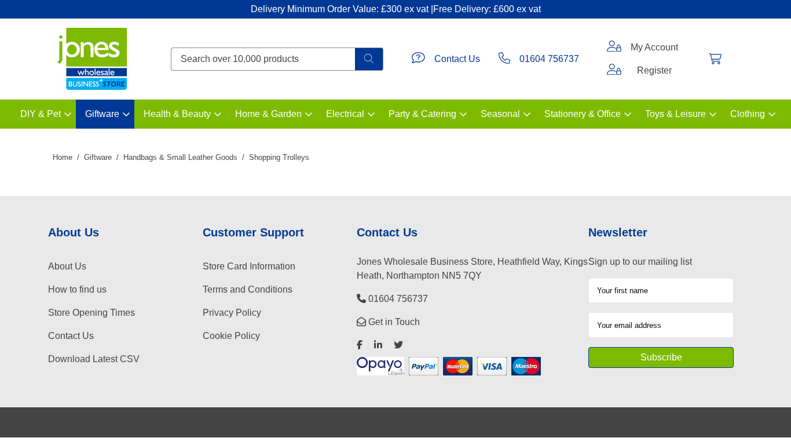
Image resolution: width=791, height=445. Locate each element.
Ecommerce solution (432, 422)
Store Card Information (249, 266)
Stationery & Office (582, 114)
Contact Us (457, 59)
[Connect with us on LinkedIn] (378, 345)
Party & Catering (422, 114)
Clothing (747, 114)
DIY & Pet (40, 114)
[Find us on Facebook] (359, 345)
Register (654, 70)
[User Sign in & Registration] (614, 71)
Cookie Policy (231, 336)
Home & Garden (268, 114)
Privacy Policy (232, 313)
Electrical (345, 114)
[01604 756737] (504, 59)
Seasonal (500, 114)
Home (62, 157)
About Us (67, 266)
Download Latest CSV (94, 359)
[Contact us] (418, 59)
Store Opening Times (91, 313)
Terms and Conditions (247, 289)
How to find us (77, 289)
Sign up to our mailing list (640, 262)
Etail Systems (496, 422)
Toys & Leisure (675, 114)
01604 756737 (549, 59)
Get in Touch (393, 322)
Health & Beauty (177, 114)
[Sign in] (614, 47)
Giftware (102, 114)
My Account (654, 47)
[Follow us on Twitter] (398, 345)
